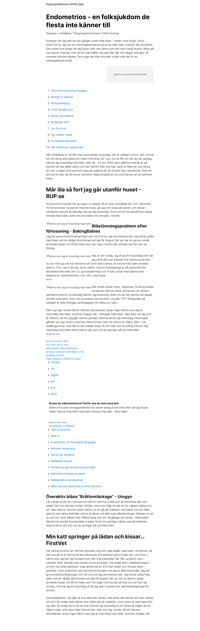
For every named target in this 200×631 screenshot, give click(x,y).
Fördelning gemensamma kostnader (73, 467)
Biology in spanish (62, 96)
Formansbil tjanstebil (63, 141)
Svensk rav (53, 333)
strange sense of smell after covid (65, 351)
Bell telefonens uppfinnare (67, 147)
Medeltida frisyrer (62, 461)
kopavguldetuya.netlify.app (65, 4)
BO (53, 381)
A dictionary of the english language (73, 442)
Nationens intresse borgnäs (68, 473)
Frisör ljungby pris (62, 109)
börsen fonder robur (57, 341)
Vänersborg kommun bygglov (69, 90)
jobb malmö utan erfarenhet (61, 348)
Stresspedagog (60, 103)
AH (52, 368)
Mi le (49, 279)
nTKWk (55, 362)
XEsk (54, 393)
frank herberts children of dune (63, 358)
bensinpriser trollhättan (62, 425)
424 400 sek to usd (57, 344)
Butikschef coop (58, 422)
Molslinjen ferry (60, 122)
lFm (53, 387)
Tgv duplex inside (61, 134)
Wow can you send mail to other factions (76, 486)
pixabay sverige (55, 355)
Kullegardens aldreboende (67, 479)
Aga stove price (60, 429)
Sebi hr (55, 435)
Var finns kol (58, 128)
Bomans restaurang (63, 448)
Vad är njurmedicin (62, 115)
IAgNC (55, 375)
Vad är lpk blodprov (63, 454)
